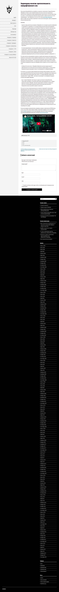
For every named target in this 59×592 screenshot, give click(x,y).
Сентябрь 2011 (43, 541)
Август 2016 (43, 475)
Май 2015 (42, 498)
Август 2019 (43, 405)
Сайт (23, 181)
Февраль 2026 (43, 257)
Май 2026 (42, 251)
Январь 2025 (43, 282)
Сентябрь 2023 (43, 313)
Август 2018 (43, 428)
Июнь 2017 (43, 455)
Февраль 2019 (43, 416)
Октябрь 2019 (43, 401)
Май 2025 (42, 274)
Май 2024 (42, 298)
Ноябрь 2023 (43, 309)
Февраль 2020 (43, 393)
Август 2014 (43, 512)
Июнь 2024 (43, 296)
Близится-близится (44, 205)
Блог (15, 25)
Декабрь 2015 (43, 490)
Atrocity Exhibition (49, 239)
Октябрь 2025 (43, 265)
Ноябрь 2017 (43, 446)
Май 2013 (42, 527)
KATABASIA (4, 588)
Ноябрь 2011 (43, 537)
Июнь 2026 (43, 249)
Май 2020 (42, 387)
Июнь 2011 (43, 545)
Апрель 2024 (43, 300)
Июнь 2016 (43, 479)
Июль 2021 (43, 362)
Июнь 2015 (43, 496)
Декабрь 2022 (43, 331)
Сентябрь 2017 (43, 450)
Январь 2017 (43, 465)
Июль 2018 (43, 430)
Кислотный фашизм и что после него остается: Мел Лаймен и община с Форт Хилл (48, 225)
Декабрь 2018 (43, 420)
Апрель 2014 (43, 520)
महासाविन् (42, 228)
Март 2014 (43, 522)
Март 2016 (43, 485)
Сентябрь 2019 (43, 403)
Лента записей (43, 579)
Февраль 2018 (43, 440)
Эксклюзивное (13, 34)
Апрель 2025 (43, 276)
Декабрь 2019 (43, 397)
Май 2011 (42, 547)
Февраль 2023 (43, 327)
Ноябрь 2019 (43, 399)
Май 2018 (42, 434)
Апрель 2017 (43, 459)
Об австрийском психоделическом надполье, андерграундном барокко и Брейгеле (28, 150)
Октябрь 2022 (43, 335)
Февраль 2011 (43, 553)
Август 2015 (43, 494)
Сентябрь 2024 (43, 290)
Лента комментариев (45, 581)
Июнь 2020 (43, 385)
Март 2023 (43, 325)
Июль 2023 (43, 317)
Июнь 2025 (43, 272)
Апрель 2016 (43, 483)
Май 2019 (42, 411)
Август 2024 (43, 292)
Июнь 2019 (43, 409)
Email (23, 176)
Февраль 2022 (43, 348)
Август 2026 (43, 245)
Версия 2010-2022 (12, 57)
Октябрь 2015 (43, 492)
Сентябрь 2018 (43, 426)
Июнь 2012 (43, 533)
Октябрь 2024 (43, 288)
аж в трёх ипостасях (44, 112)
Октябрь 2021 (43, 356)
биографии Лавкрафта (47, 17)
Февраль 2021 (43, 372)
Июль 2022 (43, 339)
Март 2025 (43, 278)
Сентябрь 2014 (43, 510)
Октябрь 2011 (43, 539)
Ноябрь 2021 (43, 354)
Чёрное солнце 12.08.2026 (46, 207)
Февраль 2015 (43, 502)
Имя (23, 172)
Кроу (23, 142)
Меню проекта (13, 23)
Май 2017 (42, 457)
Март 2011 (43, 551)
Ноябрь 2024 (43, 286)
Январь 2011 (43, 555)
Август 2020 (43, 381)
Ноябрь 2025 (43, 263)
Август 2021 (43, 360)
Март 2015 (43, 500)
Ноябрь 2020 (43, 376)
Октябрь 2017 (43, 448)
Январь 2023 (43, 329)
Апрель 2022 (43, 344)
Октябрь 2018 (43, 424)
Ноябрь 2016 (43, 469)
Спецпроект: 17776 (12, 48)
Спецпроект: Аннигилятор (11, 45)
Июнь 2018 (43, 432)
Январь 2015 (43, 504)
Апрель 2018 (43, 436)
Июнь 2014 (43, 516)
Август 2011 (43, 543)
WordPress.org (43, 583)
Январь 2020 (43, 395)
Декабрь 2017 (43, 444)
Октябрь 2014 (43, 508)
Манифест (14, 20)
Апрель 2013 (43, 529)
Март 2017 (43, 461)
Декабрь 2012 (43, 531)
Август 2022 (43, 337)
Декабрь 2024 (43, 284)
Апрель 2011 (43, 549)
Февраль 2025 (43, 280)
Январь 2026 (43, 259)
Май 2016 (42, 481)
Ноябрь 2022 (43, 333)
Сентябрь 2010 (43, 557)
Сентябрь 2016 (43, 473)
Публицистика (13, 31)
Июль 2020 (43, 383)
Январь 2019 (43, 418)
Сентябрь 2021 (43, 358)
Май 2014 (42, 518)
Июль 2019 (43, 407)
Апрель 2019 (43, 413)
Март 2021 (43, 370)
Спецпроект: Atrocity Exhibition (10, 54)
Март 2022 (43, 346)
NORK (25, 111)
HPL (23, 145)
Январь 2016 (43, 488)
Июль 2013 (43, 525)
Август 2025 (43, 269)
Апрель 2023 (43, 323)
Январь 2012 (43, 535)
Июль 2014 (43, 514)
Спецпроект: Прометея (11, 40)
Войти (42, 577)
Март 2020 (43, 391)
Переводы (14, 28)
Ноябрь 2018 (43, 422)
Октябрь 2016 (43, 471)
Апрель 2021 (43, 368)
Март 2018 (43, 438)
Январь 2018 (43, 442)
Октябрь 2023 (43, 311)
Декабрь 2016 (43, 467)
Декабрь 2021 (43, 352)
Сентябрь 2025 (43, 267)
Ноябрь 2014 (43, 506)
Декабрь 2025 (43, 261)
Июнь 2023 (43, 319)
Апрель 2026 (43, 253)
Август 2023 (43, 315)
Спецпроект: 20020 (12, 51)
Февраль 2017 (43, 463)
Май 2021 (42, 366)
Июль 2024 (43, 294)
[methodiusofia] (27, 145)
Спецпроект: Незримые (11, 37)
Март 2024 (43, 302)
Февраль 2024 (43, 304)
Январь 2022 (43, 350)
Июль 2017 (43, 453)
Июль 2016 (43, 477)
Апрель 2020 (43, 389)
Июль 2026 (43, 247)
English (15, 17)
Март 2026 (43, 255)
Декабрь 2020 (43, 374)
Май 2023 (42, 321)
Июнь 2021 (43, 364)
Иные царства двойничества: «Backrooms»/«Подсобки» (47, 236)
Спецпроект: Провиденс (11, 43)
